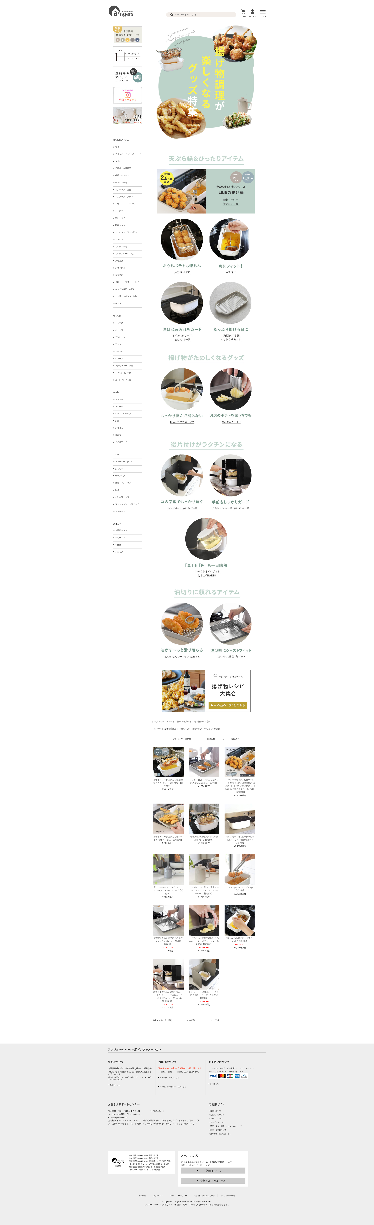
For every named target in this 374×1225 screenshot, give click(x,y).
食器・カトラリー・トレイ (127, 282)
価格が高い (197, 729)
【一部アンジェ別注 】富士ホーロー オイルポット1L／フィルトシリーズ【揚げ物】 (204, 890)
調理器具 (119, 261)
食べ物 (116, 392)
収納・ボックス (122, 175)
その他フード (121, 442)
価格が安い (185, 729)
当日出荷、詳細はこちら (169, 1077)
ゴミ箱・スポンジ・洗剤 (126, 296)
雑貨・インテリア (123, 483)
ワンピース (120, 337)
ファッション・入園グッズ (127, 504)
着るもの (117, 316)
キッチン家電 (121, 247)
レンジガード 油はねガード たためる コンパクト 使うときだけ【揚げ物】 (204, 995)
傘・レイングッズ (123, 380)
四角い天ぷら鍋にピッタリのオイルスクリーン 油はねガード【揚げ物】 (240, 839)
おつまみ (119, 428)
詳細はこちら (115, 1085)
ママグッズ (120, 511)
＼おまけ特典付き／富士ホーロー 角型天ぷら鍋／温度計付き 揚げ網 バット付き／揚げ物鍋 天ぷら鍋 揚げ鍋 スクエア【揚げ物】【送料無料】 (240, 786)
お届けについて (216, 1118)
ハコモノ (119, 552)
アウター (119, 344)
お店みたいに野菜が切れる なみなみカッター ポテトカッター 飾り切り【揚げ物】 (204, 941)
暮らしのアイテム (121, 140)
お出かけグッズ (122, 497)
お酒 (117, 421)
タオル (118, 161)
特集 (179, 721)
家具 (117, 490)
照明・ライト (121, 218)
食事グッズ (120, 476)
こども (116, 454)
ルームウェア (121, 351)
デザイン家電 (121, 182)
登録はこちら (213, 1170)
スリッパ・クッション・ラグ (128, 154)
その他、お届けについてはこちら (173, 1086)
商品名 (175, 729)
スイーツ (119, 407)
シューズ (119, 359)
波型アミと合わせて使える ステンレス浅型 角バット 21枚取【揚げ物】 (168, 941)
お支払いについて (217, 1114)
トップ (155, 721)
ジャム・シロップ (123, 414)
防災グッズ (120, 225)
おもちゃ (119, 469)
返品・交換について (218, 1129)
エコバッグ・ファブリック (127, 232)
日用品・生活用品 (123, 168)
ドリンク (119, 399)
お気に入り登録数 (212, 729)
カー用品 (119, 211)
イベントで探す (167, 721)
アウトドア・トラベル (125, 204)
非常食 (118, 435)
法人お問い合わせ (228, 1195)
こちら (177, 1123)
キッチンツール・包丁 (125, 254)
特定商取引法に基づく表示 (204, 1195)
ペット (118, 303)
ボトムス (119, 330)
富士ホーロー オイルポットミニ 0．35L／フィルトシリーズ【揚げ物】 (168, 890)
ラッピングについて (218, 1122)
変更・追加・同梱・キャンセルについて (226, 1126)
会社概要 (142, 1195)
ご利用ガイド (217, 1104)
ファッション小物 (123, 373)
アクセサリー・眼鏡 (124, 366)
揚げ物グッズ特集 (202, 721)
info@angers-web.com (119, 1117)
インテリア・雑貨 (123, 190)
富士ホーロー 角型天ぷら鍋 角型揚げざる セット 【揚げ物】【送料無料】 (168, 783)
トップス (119, 323)
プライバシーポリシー (178, 1195)
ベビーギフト (121, 538)
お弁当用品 (120, 268)
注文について (215, 1110)
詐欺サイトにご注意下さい (220, 1133)
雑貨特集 (187, 721)
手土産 (118, 545)
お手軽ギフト (121, 530)
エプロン (119, 239)
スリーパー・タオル (124, 461)
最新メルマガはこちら (213, 1180)
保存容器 (119, 275)
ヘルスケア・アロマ (124, 197)
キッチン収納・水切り (125, 289)
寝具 (117, 147)
